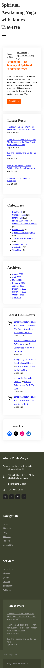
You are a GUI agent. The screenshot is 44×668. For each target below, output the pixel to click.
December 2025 (19, 289)
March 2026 (17, 280)
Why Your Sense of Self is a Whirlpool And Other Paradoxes (21, 167)
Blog (5, 532)
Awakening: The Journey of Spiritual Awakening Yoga (19, 65)
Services (7, 537)
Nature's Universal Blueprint (24, 224)
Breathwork (22, 53)
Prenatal (6, 582)
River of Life (17, 230)
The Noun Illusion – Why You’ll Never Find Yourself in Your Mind (21, 128)
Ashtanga (7, 590)
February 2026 (18, 283)
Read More (14, 101)
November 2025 (19, 292)
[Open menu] (3, 36)
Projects (6, 541)
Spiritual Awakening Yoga (23, 233)
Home (5, 524)
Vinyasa (6, 573)
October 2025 (18, 295)
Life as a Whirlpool (20, 221)
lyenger (6, 577)
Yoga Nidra (17, 250)
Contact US (8, 545)
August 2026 (17, 274)
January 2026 (18, 286)
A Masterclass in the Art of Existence (18, 179)
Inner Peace (17, 218)
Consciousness (19, 215)
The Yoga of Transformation (24, 238)
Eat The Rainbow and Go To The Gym (21, 154)
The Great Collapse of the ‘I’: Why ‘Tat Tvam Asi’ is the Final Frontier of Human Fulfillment (22, 142)
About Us (7, 528)
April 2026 (16, 277)
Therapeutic (8, 586)
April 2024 (16, 298)
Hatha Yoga (8, 569)
